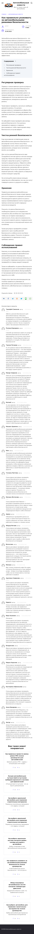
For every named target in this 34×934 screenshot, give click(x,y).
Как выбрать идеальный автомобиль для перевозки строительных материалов (17, 800)
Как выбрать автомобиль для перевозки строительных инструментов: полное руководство (17, 907)
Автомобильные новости (21, 4)
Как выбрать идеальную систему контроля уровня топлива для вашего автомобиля (17, 841)
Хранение (9, 70)
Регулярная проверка (13, 65)
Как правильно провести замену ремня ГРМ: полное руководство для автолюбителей (17, 756)
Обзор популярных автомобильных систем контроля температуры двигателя (17, 885)
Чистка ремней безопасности (16, 68)
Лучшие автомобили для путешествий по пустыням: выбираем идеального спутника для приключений (17, 778)
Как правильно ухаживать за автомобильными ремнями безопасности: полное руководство (17, 863)
